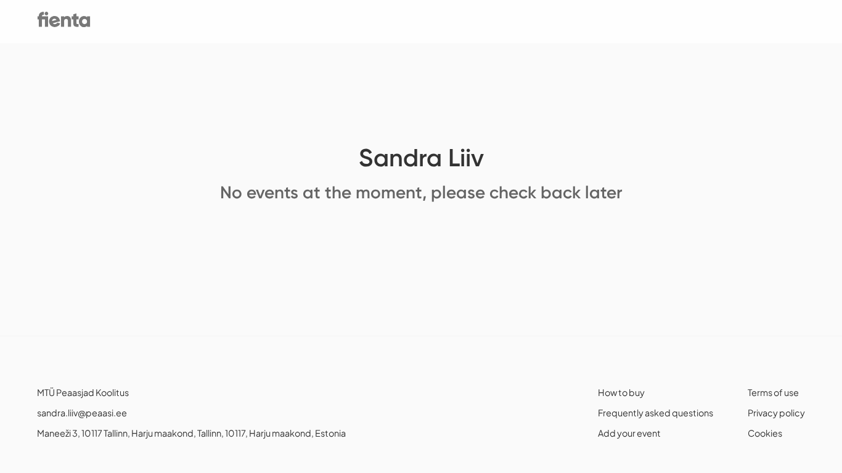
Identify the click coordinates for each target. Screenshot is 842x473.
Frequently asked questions (655, 412)
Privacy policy (776, 412)
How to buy (621, 392)
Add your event (629, 433)
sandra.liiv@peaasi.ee (82, 412)
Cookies (765, 433)
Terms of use (773, 392)
